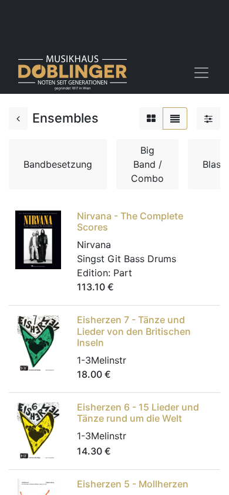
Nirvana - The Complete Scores (130, 221)
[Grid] (151, 118)
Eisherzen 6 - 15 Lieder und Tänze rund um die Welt (138, 412)
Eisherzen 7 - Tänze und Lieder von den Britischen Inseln (134, 331)
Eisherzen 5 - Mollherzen (132, 484)
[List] (175, 118)
